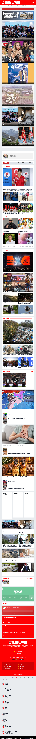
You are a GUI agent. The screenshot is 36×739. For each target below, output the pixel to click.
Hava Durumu (7, 727)
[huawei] (23, 659)
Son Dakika (7, 712)
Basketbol (8, 691)
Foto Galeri (5, 713)
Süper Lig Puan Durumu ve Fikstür (11, 731)
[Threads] (22, 657)
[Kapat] (35, 737)
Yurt (6, 701)
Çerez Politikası (26, 738)
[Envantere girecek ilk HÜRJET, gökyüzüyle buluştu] (10, 553)
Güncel (6, 703)
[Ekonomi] (21, 493)
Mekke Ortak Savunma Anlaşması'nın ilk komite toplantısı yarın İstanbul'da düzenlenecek (25, 546)
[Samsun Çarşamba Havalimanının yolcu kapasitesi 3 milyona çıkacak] (10, 567)
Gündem (18, 5)
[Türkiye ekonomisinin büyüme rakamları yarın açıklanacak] (26, 553)
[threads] (29, 677)
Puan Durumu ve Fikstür (7, 666)
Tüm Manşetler (22, 666)
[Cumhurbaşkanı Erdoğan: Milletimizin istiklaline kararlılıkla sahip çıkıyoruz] (26, 567)
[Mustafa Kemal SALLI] (5, 156)
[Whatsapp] (24, 657)
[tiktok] (25, 677)
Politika (23, 5)
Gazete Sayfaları (4, 5)
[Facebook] (10, 657)
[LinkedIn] (17, 657)
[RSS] (25, 657)
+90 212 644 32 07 (19, 651)
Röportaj (6, 697)
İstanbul (20, 544)
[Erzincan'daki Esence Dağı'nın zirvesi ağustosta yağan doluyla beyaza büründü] (10, 539)
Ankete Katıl (5, 635)
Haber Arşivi (21, 668)
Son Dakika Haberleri (7, 668)
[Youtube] (19, 657)
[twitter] (9, 677)
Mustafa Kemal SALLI (12, 155)
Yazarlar (5, 715)
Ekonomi (30, 5)
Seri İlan (4, 718)
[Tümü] (3, 219)
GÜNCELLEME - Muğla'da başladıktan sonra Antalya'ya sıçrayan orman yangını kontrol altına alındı (26, 532)
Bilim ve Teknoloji (5, 494)
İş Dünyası (7, 702)
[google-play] (18, 659)
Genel (4, 544)
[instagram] (13, 677)
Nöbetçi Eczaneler (8, 726)
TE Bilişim (20, 674)
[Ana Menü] (33, 2)
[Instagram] (15, 657)
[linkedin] (33, 677)
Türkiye (6, 700)
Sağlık (6, 707)
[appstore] (13, 659)
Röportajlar (10, 5)
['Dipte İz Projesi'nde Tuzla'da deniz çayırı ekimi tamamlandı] (10, 524)
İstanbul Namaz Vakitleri (7, 664)
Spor (34, 5)
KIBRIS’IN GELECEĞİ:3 (13, 156)
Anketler (5, 721)
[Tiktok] (20, 657)
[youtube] (17, 677)
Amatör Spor (8, 689)
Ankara (4, 559)
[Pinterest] (14, 657)
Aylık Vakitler (5, 600)
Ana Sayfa (5, 679)
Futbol (7, 690)
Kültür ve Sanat (8, 695)
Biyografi (6, 706)
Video (4, 714)
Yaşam (6, 696)
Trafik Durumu (22, 664)
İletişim (4, 724)
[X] (12, 657)
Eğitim (6, 708)
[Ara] (32, 2)
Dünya (26, 5)
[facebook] (5, 677)
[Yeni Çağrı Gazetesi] (11, 2)
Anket (15, 5)
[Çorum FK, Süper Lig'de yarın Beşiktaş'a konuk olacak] (14, 379)
